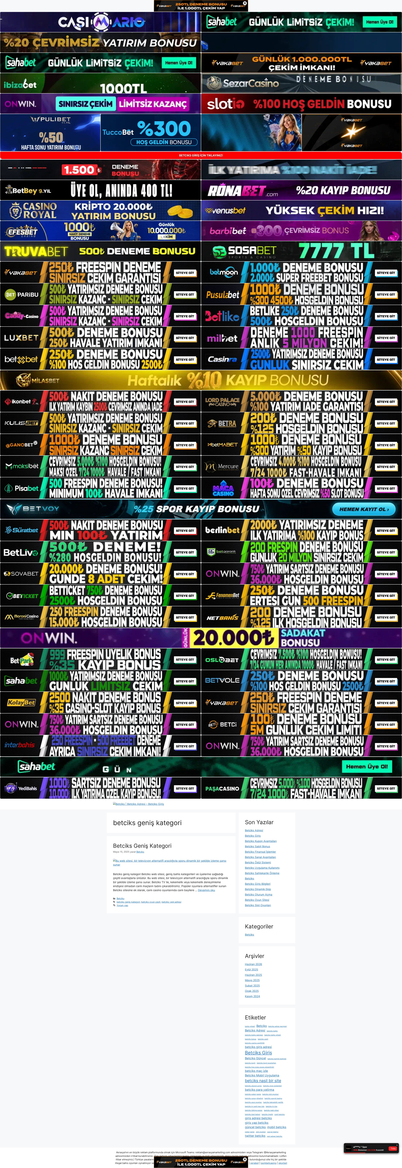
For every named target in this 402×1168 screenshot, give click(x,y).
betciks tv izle (271, 1106)
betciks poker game (253, 1094)
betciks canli (263, 1039)
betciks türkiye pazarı (253, 1110)
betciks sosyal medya (273, 1098)
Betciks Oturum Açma (258, 894)
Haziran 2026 (253, 964)
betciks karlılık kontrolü (277, 1059)
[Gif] (201, 380)
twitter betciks (255, 1136)
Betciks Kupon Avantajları (261, 841)
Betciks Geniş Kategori (142, 845)
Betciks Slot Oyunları (258, 905)
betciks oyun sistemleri (272, 1086)
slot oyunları (261, 1132)
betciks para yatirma (259, 1090)
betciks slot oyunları (270, 1094)
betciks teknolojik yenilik (273, 1102)
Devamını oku (206, 890)
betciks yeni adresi (171, 902)
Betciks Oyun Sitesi (257, 900)
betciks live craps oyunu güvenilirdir (259, 1067)
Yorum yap (122, 905)
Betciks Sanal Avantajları (260, 857)
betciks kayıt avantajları (266, 1063)
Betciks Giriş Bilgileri (257, 883)
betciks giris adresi (258, 1047)
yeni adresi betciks (274, 1136)
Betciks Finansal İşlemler (260, 851)
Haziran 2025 (253, 975)
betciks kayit (250, 1063)
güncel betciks (255, 1127)
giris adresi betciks (258, 1118)
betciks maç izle (256, 1071)
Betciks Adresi (254, 830)
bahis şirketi (250, 1026)
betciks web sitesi (271, 1110)
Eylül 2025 (251, 969)
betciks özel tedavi (252, 1114)
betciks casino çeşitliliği (254, 1043)
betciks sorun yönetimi (254, 1098)
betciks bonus (250, 1039)
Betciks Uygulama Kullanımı (262, 867)
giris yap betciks (256, 1123)
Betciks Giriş (253, 835)
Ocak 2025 (252, 991)
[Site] (100, 272)
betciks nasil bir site (263, 1080)
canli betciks (279, 1114)
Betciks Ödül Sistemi (258, 862)
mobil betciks (276, 1127)
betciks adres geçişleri (277, 1026)
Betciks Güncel (255, 1058)
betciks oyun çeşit (150, 902)
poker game (249, 1132)
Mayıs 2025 (252, 980)
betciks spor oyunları (253, 1102)
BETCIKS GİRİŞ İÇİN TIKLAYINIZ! (201, 155)
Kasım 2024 (252, 996)
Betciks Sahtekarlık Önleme (262, 873)
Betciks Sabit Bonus (257, 846)
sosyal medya (272, 1132)
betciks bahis (272, 1031)
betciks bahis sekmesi (254, 1035)
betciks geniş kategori (128, 902)
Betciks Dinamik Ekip (258, 889)
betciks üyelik (267, 1114)
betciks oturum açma (253, 1086)
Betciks (120, 898)
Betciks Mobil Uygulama (262, 1075)
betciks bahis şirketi (272, 1035)
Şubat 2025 (252, 985)
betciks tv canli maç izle (254, 1106)
